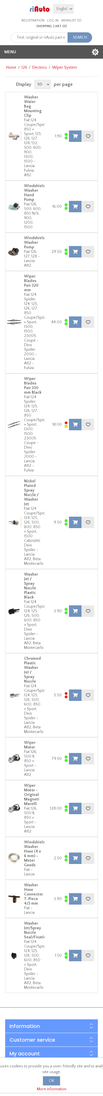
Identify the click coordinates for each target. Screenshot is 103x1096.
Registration (32, 20)
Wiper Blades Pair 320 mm (31, 283)
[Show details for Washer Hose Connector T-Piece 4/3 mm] (14, 899)
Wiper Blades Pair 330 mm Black (32, 385)
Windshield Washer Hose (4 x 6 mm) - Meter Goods (34, 853)
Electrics (39, 67)
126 (24, 67)
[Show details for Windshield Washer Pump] (14, 251)
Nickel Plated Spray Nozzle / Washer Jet (31, 492)
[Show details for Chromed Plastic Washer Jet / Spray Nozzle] (14, 695)
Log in (52, 20)
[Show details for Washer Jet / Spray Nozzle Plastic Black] (14, 611)
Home (11, 67)
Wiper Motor (29, 745)
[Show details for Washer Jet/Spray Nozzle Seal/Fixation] (14, 955)
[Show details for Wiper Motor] (14, 758)
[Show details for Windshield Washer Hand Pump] (14, 206)
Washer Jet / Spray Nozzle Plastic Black (31, 586)
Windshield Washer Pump (34, 242)
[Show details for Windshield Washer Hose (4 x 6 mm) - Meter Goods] (14, 858)
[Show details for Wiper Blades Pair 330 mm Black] (14, 424)
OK (51, 1081)
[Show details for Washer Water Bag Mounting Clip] (14, 136)
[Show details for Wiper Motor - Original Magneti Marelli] (14, 808)
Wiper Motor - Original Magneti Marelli (31, 794)
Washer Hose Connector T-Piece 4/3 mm (33, 894)
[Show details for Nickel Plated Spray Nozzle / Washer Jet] (14, 522)
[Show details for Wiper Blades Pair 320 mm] (14, 322)
